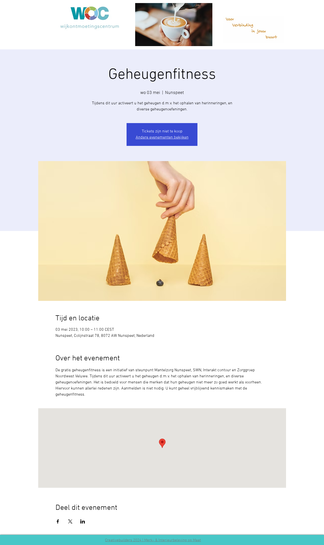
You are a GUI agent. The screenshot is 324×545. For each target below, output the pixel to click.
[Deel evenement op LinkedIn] (82, 521)
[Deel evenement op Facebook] (57, 521)
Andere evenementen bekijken (162, 137)
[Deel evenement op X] (70, 521)
